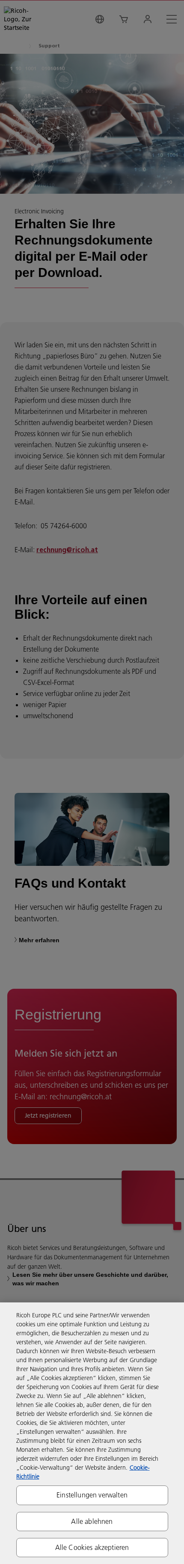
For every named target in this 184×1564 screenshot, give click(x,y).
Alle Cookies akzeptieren (92, 1547)
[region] (92, 1433)
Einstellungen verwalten (92, 1495)
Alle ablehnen (92, 1521)
